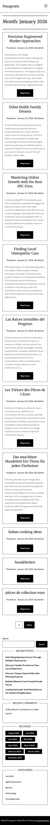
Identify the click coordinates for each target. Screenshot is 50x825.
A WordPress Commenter (17, 709)
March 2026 (29, 745)
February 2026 (14, 751)
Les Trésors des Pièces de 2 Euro (25, 392)
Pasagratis (10, 6)
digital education (13, 781)
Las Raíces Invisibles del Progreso (25, 321)
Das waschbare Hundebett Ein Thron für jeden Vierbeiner (25, 461)
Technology (10, 793)
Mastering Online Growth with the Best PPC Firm (25, 181)
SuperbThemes (42, 820)
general (8, 787)
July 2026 (30, 733)
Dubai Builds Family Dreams (25, 109)
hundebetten (25, 562)
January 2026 (33, 751)
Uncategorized (12, 799)
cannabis (9, 776)
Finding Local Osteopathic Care (25, 251)
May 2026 (28, 739)
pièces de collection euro (25, 592)
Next (29, 625)
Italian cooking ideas (25, 532)
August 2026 (13, 733)
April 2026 (13, 745)
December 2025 (15, 757)
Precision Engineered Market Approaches (25, 38)
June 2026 (12, 739)
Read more (25, 93)
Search (5, 638)
